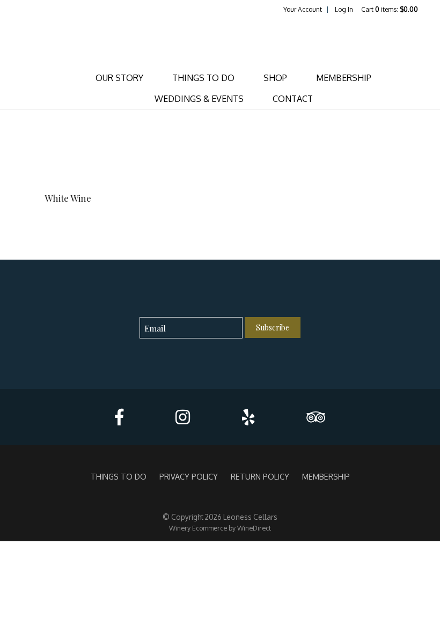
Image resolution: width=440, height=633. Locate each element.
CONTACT (293, 98)
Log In (344, 9)
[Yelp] (248, 417)
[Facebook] (119, 417)
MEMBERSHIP (343, 77)
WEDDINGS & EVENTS (199, 98)
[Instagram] (183, 417)
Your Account (302, 9)
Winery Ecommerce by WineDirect (220, 528)
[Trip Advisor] (316, 417)
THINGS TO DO (203, 77)
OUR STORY (119, 77)
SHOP (275, 77)
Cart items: (389, 9)
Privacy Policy (188, 476)
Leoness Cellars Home (220, 40)
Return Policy (260, 476)
